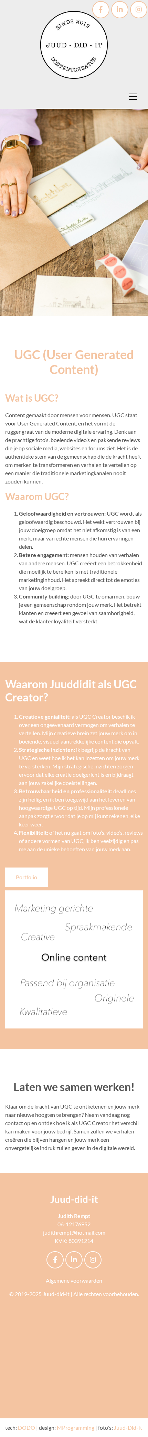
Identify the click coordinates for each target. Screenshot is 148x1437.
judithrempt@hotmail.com (74, 1232)
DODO (26, 1427)
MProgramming (75, 1427)
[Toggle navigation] (133, 97)
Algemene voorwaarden (74, 1280)
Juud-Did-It (128, 1427)
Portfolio (26, 877)
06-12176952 (74, 1224)
